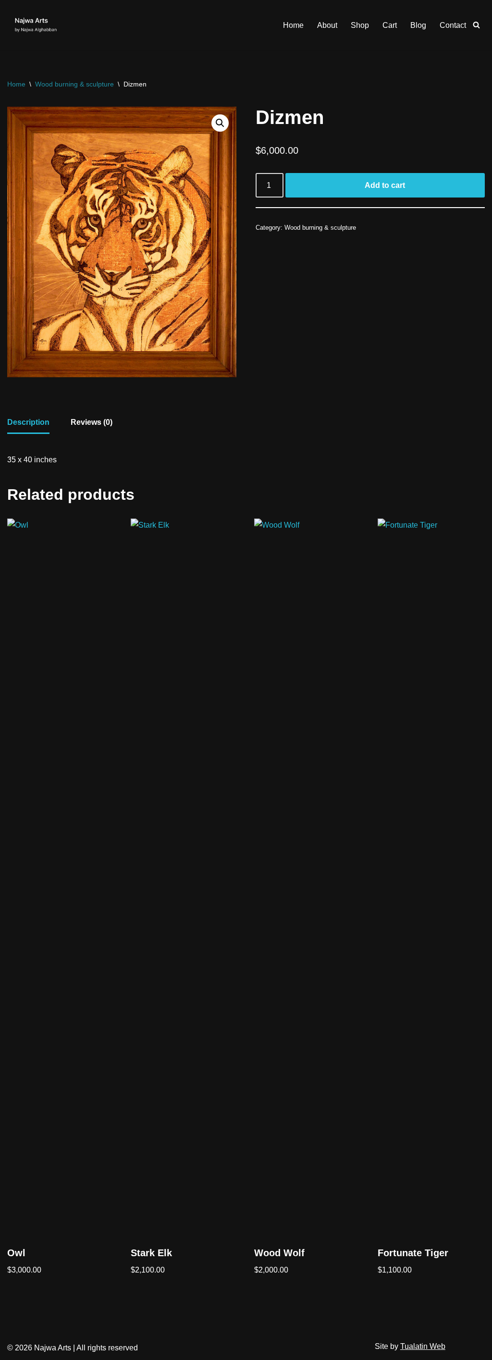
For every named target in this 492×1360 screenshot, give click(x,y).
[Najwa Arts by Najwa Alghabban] (36, 25)
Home (293, 25)
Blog (418, 25)
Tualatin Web (422, 1346)
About (327, 25)
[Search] (476, 24)
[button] (220, 123)
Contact (453, 25)
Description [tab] (28, 422)
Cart (389, 25)
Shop (360, 25)
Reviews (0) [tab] (91, 422)
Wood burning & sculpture (74, 84)
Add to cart (385, 185)
